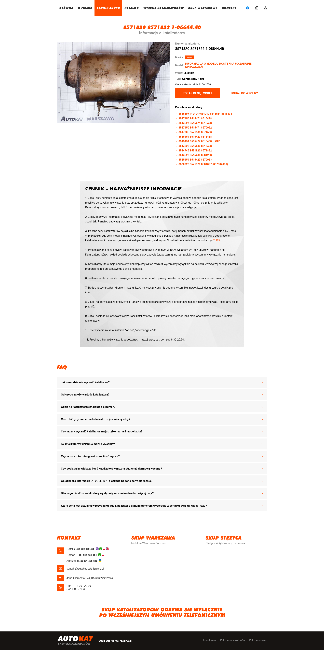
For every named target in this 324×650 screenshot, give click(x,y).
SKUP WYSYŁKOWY (202, 8)
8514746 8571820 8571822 (195, 150)
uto (75, 639)
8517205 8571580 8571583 (195, 132)
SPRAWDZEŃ (194, 66)
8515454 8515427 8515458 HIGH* (199, 141)
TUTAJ (217, 240)
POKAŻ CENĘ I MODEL (198, 93)
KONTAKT (229, 8)
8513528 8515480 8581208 (195, 155)
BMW (189, 57)
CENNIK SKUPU (108, 8)
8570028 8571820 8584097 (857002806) (203, 164)
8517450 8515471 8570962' (195, 127)
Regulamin (209, 640)
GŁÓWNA (66, 8)
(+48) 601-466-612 (87, 561)
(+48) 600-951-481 (87, 555)
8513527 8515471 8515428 (195, 123)
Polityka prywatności (232, 640)
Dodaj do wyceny (244, 93)
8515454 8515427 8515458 (195, 136)
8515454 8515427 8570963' (195, 159)
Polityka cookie (258, 640)
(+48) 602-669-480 (84, 549)
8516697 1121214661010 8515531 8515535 (205, 113)
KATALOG (132, 8)
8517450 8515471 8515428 (195, 118)
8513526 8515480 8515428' (195, 146)
